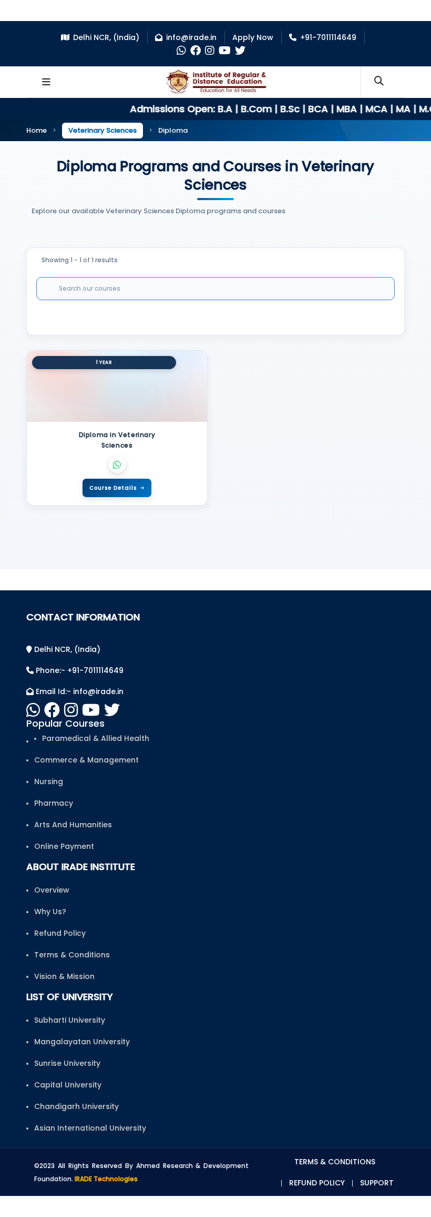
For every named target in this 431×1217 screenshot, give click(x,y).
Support (377, 1183)
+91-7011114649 (328, 37)
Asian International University (90, 1128)
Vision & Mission (64, 976)
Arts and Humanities (73, 824)
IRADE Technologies (106, 1178)
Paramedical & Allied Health (95, 738)
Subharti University (69, 1020)
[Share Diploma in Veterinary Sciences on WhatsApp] (117, 464)
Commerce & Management (86, 760)
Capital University (67, 1085)
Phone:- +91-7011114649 (79, 670)
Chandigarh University (76, 1106)
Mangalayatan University (82, 1041)
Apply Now (252, 37)
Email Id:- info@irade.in (79, 691)
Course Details (113, 488)
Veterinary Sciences (102, 130)
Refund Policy (60, 933)
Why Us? (50, 911)
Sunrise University (67, 1063)
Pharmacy (53, 803)
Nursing (48, 781)
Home (36, 130)
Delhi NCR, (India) (106, 37)
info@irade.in (191, 37)
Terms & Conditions (72, 954)
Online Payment (64, 846)
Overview (51, 890)
